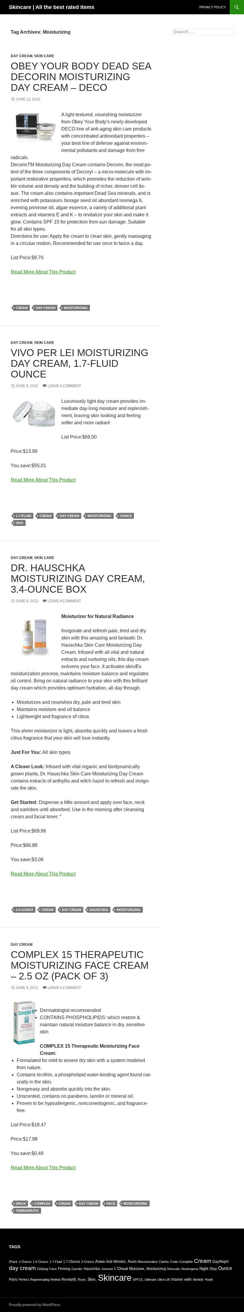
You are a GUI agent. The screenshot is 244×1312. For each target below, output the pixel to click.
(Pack (21, 1203)
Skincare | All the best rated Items (51, 7)
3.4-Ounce (24, 910)
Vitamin (177, 1279)
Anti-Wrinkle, (116, 1262)
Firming (64, 1269)
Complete (186, 1261)
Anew (100, 1261)
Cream (22, 308)
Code (174, 1261)
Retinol (55, 1279)
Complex (42, 1203)
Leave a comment (64, 386)
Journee (107, 1269)
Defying (42, 1269)
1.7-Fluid (23, 516)
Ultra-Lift (163, 1279)
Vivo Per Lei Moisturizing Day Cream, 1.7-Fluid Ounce (79, 363)
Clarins (164, 1261)
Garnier (76, 1269)
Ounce (126, 516)
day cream (45, 308)
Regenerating (39, 1279)
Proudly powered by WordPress (34, 1305)
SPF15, (138, 1279)
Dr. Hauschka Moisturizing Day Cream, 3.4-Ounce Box (78, 578)
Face (111, 1203)
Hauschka (99, 910)
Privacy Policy (212, 7)
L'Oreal (121, 1268)
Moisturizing (76, 308)
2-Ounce (87, 1261)
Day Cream (21, 56)
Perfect (23, 1279)
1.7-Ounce (71, 1262)
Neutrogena (189, 1269)
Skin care (44, 56)
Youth (209, 1279)
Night (203, 1268)
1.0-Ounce (40, 1261)
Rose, (82, 1279)
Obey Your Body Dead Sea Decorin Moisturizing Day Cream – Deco (81, 76)
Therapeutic (27, 1210)
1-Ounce (25, 1261)
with (188, 1279)
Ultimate (150, 1279)
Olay (213, 1269)
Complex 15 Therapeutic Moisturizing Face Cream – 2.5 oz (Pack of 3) (79, 965)
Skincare (115, 1278)
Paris (13, 1279)
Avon (132, 1261)
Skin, (92, 1279)
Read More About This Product (43, 271)
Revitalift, (69, 1279)
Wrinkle (198, 1279)
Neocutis (173, 1269)
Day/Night (220, 1262)
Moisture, (137, 1268)
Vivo (20, 523)
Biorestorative (148, 1261)
